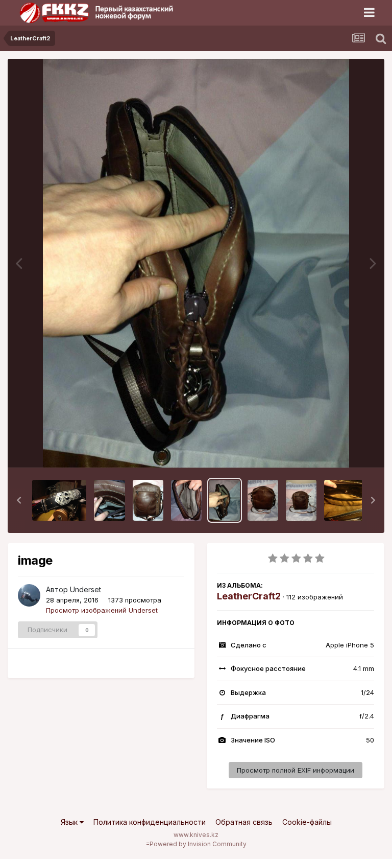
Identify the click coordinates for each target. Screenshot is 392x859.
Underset (85, 589)
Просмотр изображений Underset (102, 610)
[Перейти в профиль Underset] (29, 595)
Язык (70, 822)
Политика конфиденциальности (149, 822)
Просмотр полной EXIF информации (295, 770)
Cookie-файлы (307, 822)
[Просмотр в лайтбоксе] (196, 263)
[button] (19, 500)
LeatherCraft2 (249, 596)
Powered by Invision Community (198, 844)
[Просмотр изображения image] (59, 500)
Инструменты (339, 449)
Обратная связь (244, 822)
